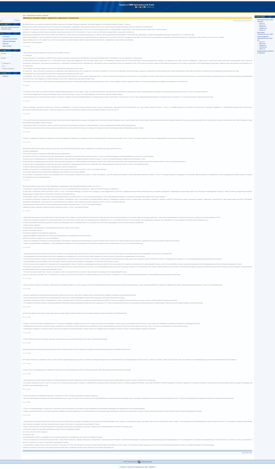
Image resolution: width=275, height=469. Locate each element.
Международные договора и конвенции (37, 15)
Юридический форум (9, 41)
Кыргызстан (262, 25)
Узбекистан (262, 30)
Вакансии (5, 43)
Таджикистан (262, 26)
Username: (3, 53)
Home (24, 15)
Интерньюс (6, 36)
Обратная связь (147, 461)
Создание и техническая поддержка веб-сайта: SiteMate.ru (137, 467)
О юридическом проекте (10, 39)
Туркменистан (263, 28)
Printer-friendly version (247, 452)
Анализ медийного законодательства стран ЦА (264, 38)
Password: (3, 58)
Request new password (8, 68)
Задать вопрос (7, 46)
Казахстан (262, 23)
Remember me (7, 63)
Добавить (5, 76)
